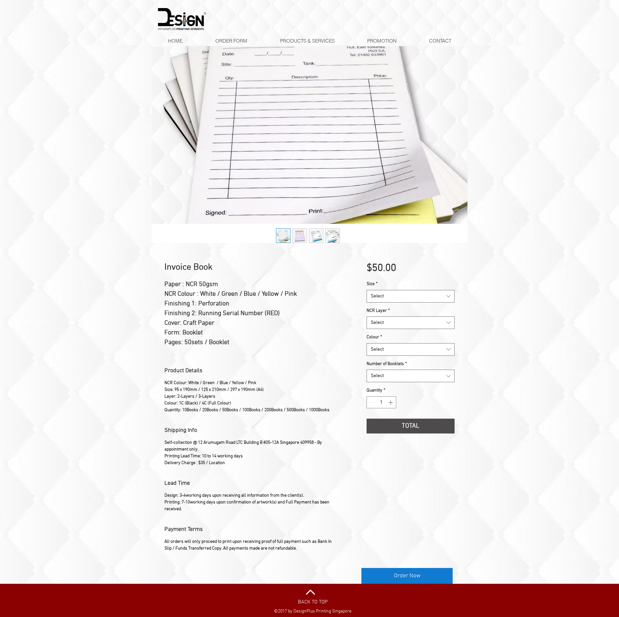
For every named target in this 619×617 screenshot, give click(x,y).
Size (372, 284)
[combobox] (411, 296)
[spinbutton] (381, 402)
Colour (374, 337)
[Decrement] (372, 402)
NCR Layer (378, 310)
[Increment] (391, 402)
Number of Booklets (387, 364)
